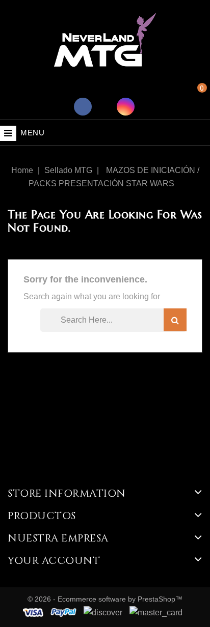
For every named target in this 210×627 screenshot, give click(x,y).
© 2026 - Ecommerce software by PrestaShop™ (105, 599)
